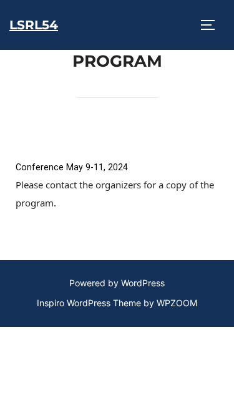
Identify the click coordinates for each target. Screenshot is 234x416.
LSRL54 (33, 24)
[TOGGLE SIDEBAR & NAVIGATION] (212, 25)
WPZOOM (177, 302)
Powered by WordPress (117, 283)
